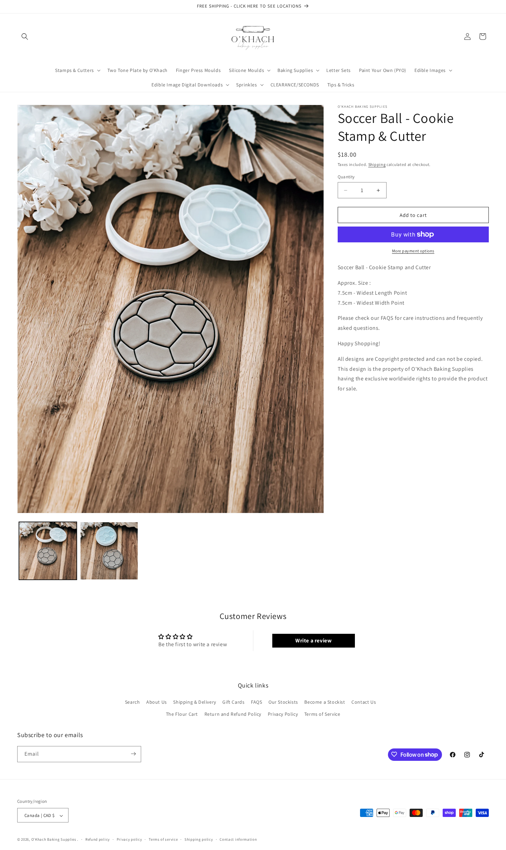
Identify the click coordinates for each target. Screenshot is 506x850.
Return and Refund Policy (232, 714)
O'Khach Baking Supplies (53, 839)
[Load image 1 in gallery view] (48, 551)
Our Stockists (283, 702)
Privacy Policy (283, 714)
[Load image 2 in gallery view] (109, 551)
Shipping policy (199, 839)
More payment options (413, 250)
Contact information (238, 839)
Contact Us (363, 702)
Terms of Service (322, 714)
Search (132, 702)
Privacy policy (129, 839)
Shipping (377, 164)
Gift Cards (233, 702)
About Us (156, 702)
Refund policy (97, 839)
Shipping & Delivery (194, 702)
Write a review (313, 640)
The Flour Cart (182, 714)
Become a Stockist (324, 702)
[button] (24, 36)
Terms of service (163, 839)
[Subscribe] (133, 754)
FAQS (256, 702)
